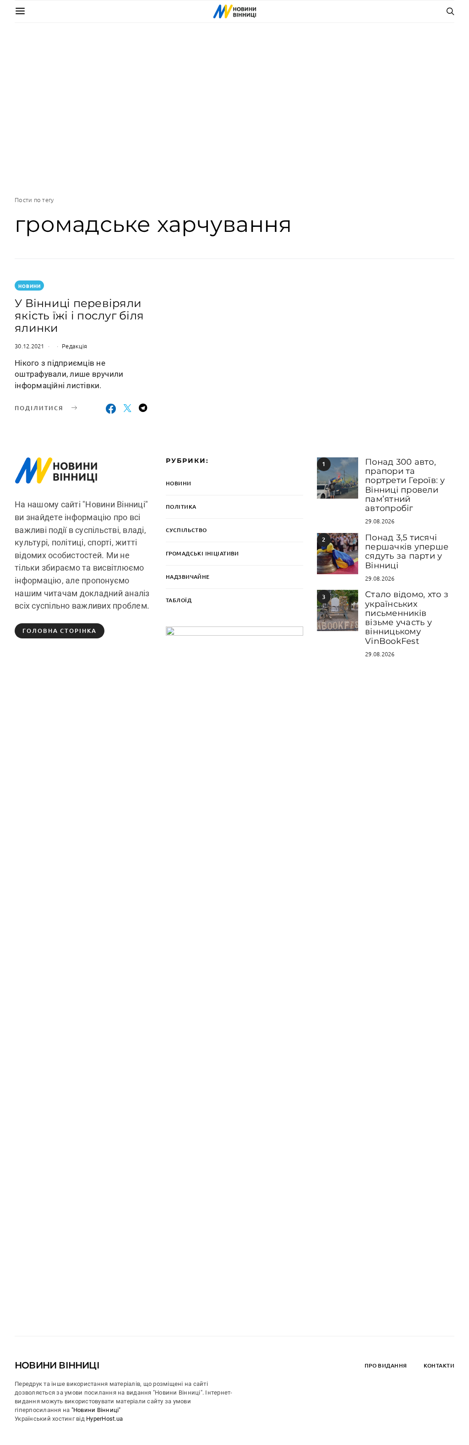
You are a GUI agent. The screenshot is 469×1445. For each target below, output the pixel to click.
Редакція (74, 345)
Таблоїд (178, 600)
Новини (29, 285)
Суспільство (186, 530)
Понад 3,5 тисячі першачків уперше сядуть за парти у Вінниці (406, 552)
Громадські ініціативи (202, 553)
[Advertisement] (234, 109)
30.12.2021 (29, 345)
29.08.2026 (380, 520)
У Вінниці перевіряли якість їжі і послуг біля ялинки (79, 316)
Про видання (386, 1365)
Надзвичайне (188, 577)
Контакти (439, 1365)
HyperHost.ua (104, 1418)
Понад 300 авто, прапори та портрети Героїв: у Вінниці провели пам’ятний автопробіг (405, 485)
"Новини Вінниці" (96, 1410)
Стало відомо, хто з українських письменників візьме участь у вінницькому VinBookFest (406, 617)
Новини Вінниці (57, 1365)
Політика (181, 507)
